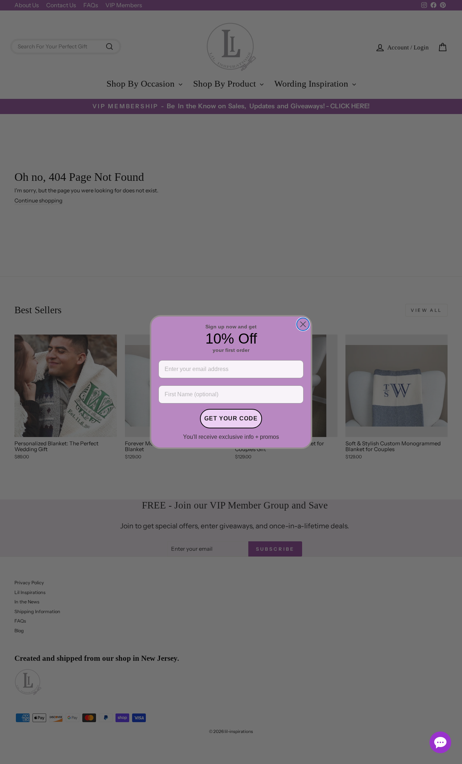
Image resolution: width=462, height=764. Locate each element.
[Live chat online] (440, 742)
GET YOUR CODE (231, 418)
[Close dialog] (303, 324)
